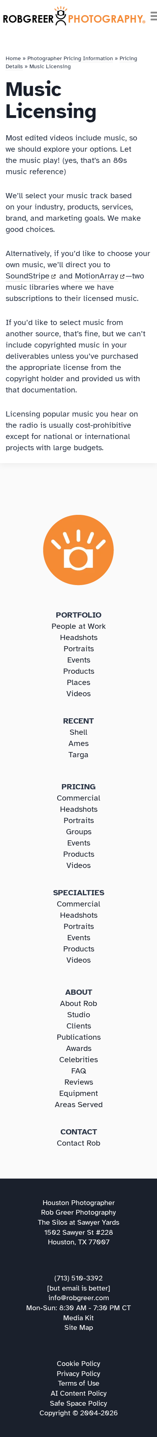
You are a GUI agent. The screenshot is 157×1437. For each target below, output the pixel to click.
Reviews (78, 1082)
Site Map (78, 1327)
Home (13, 58)
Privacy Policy (78, 1373)
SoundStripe (28, 276)
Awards (78, 1048)
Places (78, 682)
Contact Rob (78, 1143)
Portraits (79, 649)
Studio (78, 1015)
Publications (79, 1037)
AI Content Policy (79, 1393)
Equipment (78, 1093)
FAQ (78, 1071)
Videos (78, 694)
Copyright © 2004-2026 (78, 1413)
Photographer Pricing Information (70, 58)
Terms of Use (78, 1383)
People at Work (79, 626)
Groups (78, 832)
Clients (78, 1026)
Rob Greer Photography (78, 1212)
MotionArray (96, 276)
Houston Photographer (79, 1202)
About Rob (78, 1003)
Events (78, 660)
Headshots (78, 637)
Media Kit (78, 1317)
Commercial (78, 798)
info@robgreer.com (78, 1297)
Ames (78, 743)
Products (78, 671)
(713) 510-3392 (78, 1278)
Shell (78, 732)
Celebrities (78, 1060)
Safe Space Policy (78, 1403)
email (70, 1288)
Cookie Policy (78, 1363)
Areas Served (79, 1105)
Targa (78, 755)
